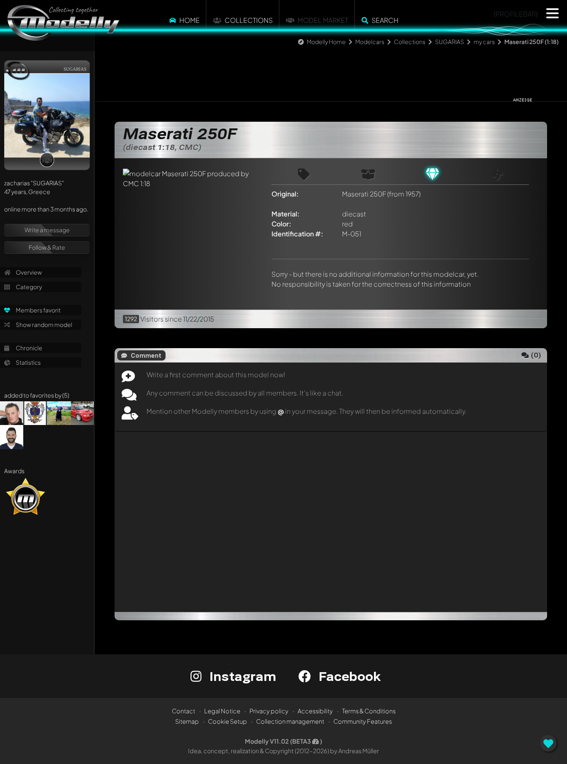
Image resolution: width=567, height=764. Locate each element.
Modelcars (369, 41)
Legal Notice (222, 711)
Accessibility (315, 711)
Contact (183, 711)
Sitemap (187, 721)
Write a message (47, 229)
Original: (285, 193)
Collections (249, 20)
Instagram (240, 676)
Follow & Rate (47, 247)
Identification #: (297, 233)
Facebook (348, 676)
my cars (484, 41)
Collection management (290, 721)
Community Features (362, 721)
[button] (552, 13)
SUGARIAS (449, 41)
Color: (281, 223)
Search (384, 20)
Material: (285, 213)
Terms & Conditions (369, 711)
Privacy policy (268, 711)
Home (189, 20)
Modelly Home (326, 41)
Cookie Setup (227, 721)
